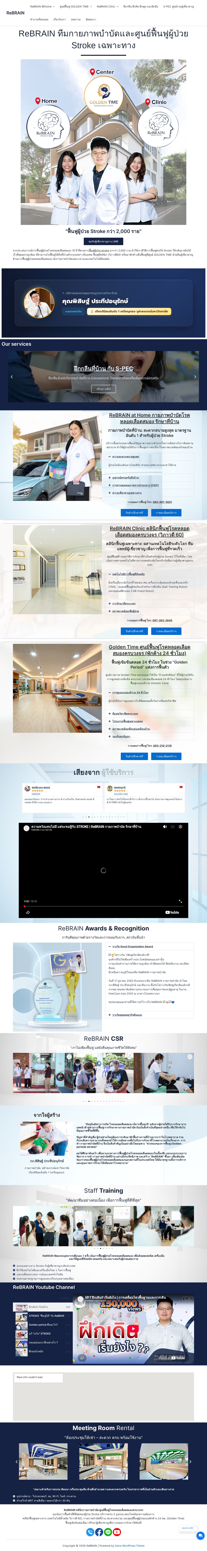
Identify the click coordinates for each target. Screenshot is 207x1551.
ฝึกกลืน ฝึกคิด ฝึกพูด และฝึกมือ (141, 6)
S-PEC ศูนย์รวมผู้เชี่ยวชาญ (178, 6)
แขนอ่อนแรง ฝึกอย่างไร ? (43, 1342)
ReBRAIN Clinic (106, 6)
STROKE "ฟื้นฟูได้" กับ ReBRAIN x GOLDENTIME (46, 1315)
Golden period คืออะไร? (43, 1324)
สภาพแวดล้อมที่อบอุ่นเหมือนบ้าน (131, 728)
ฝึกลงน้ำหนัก (36, 1351)
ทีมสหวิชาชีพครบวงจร (125, 713)
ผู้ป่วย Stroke (91, 1514)
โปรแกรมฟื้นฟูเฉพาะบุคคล (127, 721)
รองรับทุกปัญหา (121, 736)
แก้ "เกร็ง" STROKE (40, 1333)
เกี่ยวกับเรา (59, 19)
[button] (12, 377)
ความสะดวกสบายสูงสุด (125, 456)
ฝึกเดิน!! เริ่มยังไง (38, 1307)
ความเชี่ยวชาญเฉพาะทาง (127, 492)
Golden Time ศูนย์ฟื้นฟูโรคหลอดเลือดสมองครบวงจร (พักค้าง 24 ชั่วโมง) (149, 650)
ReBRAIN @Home (40, 6)
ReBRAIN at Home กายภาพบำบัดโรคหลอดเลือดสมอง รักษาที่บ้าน (149, 418)
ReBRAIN (15, 12)
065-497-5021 (162, 502)
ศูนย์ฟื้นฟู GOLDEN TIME (74, 6)
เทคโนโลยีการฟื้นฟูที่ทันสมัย (128, 574)
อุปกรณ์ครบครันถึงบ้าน (125, 477)
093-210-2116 (162, 745)
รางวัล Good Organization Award (132, 946)
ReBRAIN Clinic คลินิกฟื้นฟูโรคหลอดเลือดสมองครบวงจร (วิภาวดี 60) (149, 531)
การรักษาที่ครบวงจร (124, 603)
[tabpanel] (133, 1329)
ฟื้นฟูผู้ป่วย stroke (99, 250)
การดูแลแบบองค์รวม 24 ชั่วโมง (130, 692)
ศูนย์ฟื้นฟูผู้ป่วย (136, 1518)
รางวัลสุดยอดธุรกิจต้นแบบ (127, 1014)
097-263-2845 (162, 620)
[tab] (43, 1307)
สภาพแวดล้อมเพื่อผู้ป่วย (125, 611)
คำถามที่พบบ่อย (39, 19)
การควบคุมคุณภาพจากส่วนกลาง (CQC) (135, 485)
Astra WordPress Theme (129, 1545)
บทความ (76, 19)
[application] (53, 6)
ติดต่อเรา (91, 19)
